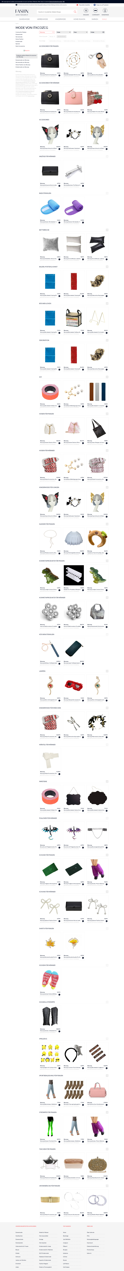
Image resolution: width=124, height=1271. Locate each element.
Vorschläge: (42, 41)
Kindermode (60, 19)
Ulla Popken (66, 1267)
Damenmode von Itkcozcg (55, 41)
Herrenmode (42, 19)
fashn (17, 23)
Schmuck (18, 1256)
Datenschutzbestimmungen (55, 1)
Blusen (17, 1249)
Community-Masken (21, 32)
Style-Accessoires (20, 46)
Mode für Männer (44, 1232)
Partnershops (90, 1249)
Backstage (65, 1236)
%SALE (104, 19)
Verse (64, 1232)
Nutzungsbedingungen (93, 1239)
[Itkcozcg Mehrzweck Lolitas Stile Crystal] (106, 737)
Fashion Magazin (43, 1263)
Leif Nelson (66, 1263)
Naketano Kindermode (45, 1256)
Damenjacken (19, 1243)
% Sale (92, 32)
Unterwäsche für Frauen (22, 1246)
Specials (18, 43)
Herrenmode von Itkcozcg (98, 41)
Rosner (65, 1260)
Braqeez (65, 1249)
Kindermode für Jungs (45, 1246)
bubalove (65, 1253)
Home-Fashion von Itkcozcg (84, 41)
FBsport (65, 1246)
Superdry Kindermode (45, 1260)
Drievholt (18, 1263)
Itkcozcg (42, 73)
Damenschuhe (19, 1239)
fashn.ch (89, 1253)
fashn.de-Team (31, 96)
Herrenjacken (42, 1243)
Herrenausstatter (43, 1236)
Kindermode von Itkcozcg (69, 41)
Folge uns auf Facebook (102, 5)
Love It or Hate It (22, 15)
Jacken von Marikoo (21, 1260)
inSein (17, 1267)
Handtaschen (19, 1236)
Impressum (90, 1243)
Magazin (86, 14)
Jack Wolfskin (66, 1239)
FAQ (88, 1236)
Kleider (17, 1253)
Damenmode (24, 19)
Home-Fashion (79, 19)
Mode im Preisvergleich (45, 1267)
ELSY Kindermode (44, 1253)
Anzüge (41, 1239)
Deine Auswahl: (43, 36)
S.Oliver (65, 1256)
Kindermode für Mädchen (46, 1249)
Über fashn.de (90, 1232)
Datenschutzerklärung (93, 1246)
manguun (65, 1243)
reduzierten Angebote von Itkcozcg (26, 91)
